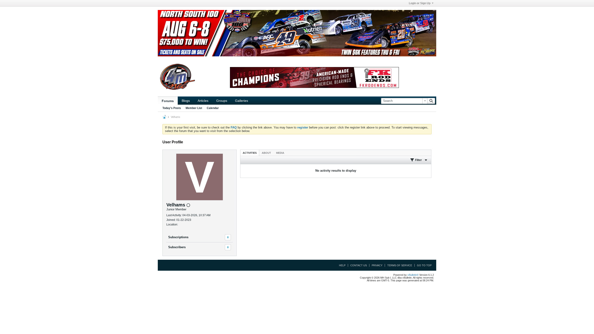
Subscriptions (178, 237)
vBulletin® (413, 274)
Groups (221, 101)
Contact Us (358, 265)
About (266, 152)
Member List (194, 108)
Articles (203, 101)
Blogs (186, 101)
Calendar (213, 108)
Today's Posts (171, 108)
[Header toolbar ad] (314, 77)
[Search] (431, 101)
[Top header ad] (297, 33)
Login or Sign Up (419, 3)
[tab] (249, 153)
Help (342, 265)
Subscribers (177, 247)
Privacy (377, 265)
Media (280, 152)
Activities (250, 152)
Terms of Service (399, 265)
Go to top (424, 265)
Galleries (241, 101)
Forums (168, 101)
